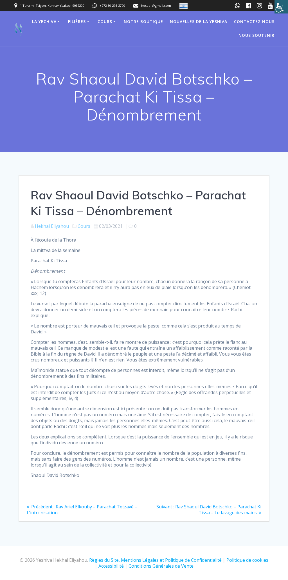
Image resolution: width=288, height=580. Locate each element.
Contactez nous (254, 21)
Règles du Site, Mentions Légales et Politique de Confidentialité (155, 560)
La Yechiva (44, 21)
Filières (77, 21)
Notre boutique (143, 21)
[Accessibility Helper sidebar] (281, 6)
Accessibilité (111, 566)
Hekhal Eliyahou (52, 226)
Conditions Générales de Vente (161, 566)
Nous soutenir (256, 35)
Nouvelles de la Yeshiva (198, 21)
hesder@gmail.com (156, 5)
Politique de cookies (247, 560)
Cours (105, 21)
